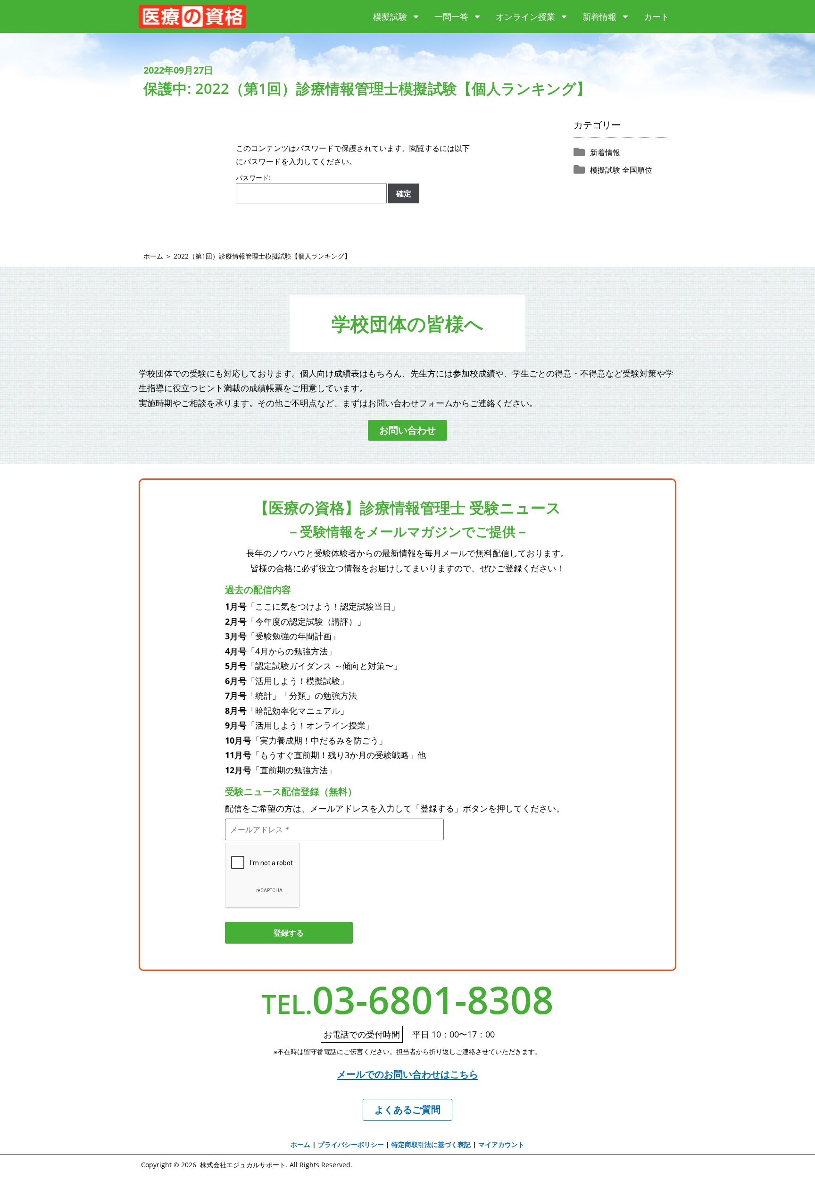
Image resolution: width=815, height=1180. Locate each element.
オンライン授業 (525, 16)
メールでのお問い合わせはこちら (407, 1074)
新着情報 (599, 16)
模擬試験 (390, 16)
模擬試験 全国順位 (621, 170)
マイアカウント (501, 1144)
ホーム (153, 255)
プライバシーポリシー (351, 1144)
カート (656, 16)
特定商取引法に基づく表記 (431, 1144)
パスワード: (253, 178)
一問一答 (451, 16)
